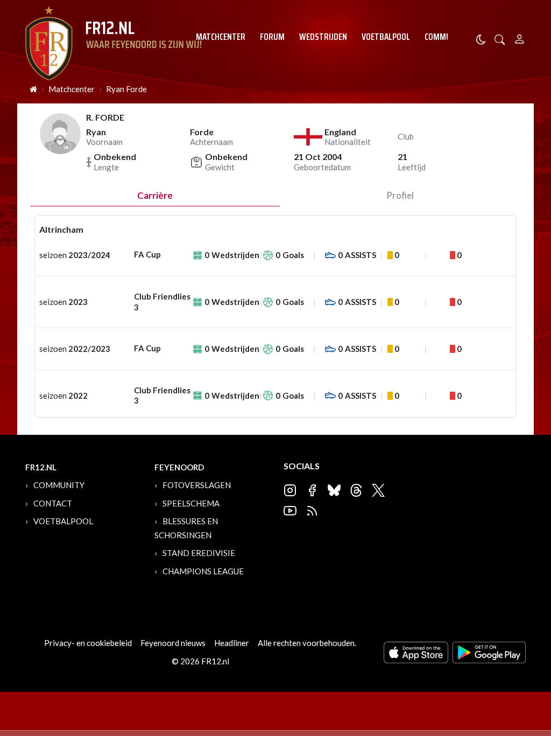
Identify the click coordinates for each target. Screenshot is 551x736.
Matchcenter (220, 37)
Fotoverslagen (197, 485)
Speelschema (191, 503)
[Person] (519, 37)
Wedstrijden (323, 37)
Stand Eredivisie (199, 553)
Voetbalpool (386, 37)
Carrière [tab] (155, 195)
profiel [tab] (400, 195)
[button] (500, 38)
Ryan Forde (126, 89)
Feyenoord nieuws (173, 643)
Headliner (231, 643)
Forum (272, 37)
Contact (52, 503)
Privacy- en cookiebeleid (88, 643)
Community (446, 37)
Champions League (203, 571)
